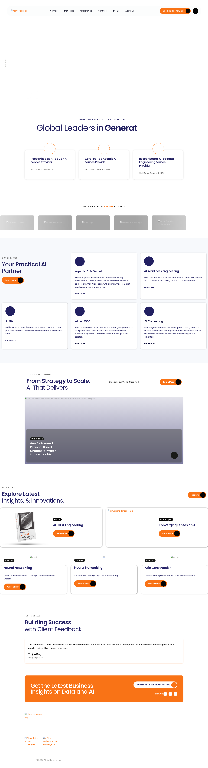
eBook (57, 519)
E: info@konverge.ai (165, 736)
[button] (28, 650)
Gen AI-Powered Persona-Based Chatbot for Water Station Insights (43, 449)
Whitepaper (166, 519)
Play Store (102, 10)
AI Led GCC (83, 321)
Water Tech (37, 438)
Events (116, 10)
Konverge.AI (30, 760)
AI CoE (9, 321)
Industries (69, 10)
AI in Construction (158, 568)
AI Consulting (153, 321)
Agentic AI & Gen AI (88, 271)
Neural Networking (18, 568)
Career (190, 3)
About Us (129, 10)
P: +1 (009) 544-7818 (166, 732)
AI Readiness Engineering (161, 271)
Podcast (9, 560)
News (197, 3)
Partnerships (86, 10)
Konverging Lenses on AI (177, 525)
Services (54, 10)
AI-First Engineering (68, 525)
